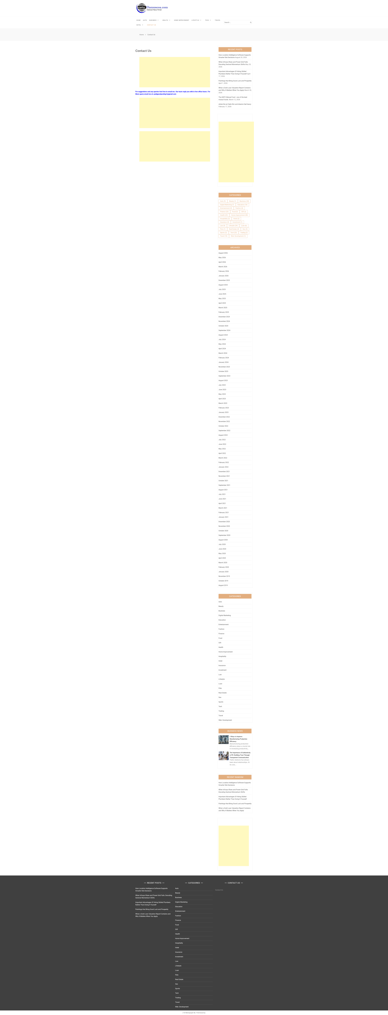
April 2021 (222, 503)
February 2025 (224, 312)
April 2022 (222, 453)
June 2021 (222, 499)
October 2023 (223, 371)
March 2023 (223, 403)
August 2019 (223, 585)
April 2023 (222, 399)
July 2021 (222, 494)
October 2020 (223, 531)
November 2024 (224, 321)
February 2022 (224, 462)
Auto (145, 20)
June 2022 (222, 444)
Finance (224, 212)
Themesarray (200, 1013)
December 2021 (224, 471)
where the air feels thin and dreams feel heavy (235, 104)
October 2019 (223, 581)
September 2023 (224, 376)
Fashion (239, 208)
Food (235, 212)
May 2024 (222, 344)
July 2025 (222, 289)
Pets (222, 229)
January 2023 (223, 412)
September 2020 (224, 535)
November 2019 (224, 576)
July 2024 (222, 339)
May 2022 (222, 449)
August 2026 (223, 253)
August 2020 (223, 540)
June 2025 (222, 294)
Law (222, 226)
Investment (237, 222)
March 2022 (223, 458)
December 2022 (224, 417)
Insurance (224, 222)
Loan (244, 226)
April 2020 (222, 558)
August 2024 (223, 335)
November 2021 (224, 476)
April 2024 (222, 349)
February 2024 (224, 358)
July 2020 (222, 544)
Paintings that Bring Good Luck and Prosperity (235, 81)
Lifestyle (195, 20)
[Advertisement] (174, 72)
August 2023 (223, 380)
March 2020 (223, 563)
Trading (244, 233)
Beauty (232, 201)
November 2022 (224, 421)
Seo (245, 229)
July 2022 (222, 440)
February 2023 (224, 408)
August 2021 (223, 490)
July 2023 (222, 385)
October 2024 (223, 326)
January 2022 (223, 467)
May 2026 (222, 258)
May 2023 (222, 394)
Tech (207, 20)
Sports (223, 233)
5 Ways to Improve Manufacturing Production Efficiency (238, 739)
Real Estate (234, 229)
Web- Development (238, 236)
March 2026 (223, 267)
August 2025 (223, 285)
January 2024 (223, 362)
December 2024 (224, 317)
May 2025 (222, 298)
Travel (217, 20)
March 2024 (223, 353)
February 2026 (224, 271)
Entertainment (226, 208)
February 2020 (224, 567)
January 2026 (223, 276)
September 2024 (224, 330)
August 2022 (223, 435)
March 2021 (223, 508)
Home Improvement (181, 20)
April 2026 (222, 262)
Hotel (138, 25)
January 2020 (223, 572)
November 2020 (224, 526)
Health (165, 20)
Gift (243, 212)
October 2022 (223, 426)
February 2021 (224, 512)
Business (152, 20)
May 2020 (222, 553)
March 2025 (223, 308)
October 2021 (223, 481)
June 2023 (222, 390)
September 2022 (224, 431)
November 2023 (224, 367)
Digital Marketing (227, 205)
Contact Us (151, 25)
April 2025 (222, 303)
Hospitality (225, 219)
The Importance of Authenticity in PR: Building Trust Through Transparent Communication (240, 755)
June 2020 (222, 549)
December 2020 (224, 522)
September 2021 (224, 485)
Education (242, 205)
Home (138, 20)
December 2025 (224, 280)
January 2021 (223, 517)
